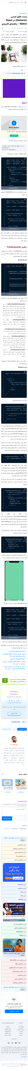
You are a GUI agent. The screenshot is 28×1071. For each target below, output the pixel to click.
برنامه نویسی (22, 13)
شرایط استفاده (24, 1065)
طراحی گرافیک (8, 1033)
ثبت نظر (13, 713)
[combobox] (11, 2)
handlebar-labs (16, 722)
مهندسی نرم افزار (7, 1035)
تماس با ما (21, 1026)
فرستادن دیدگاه (7, 818)
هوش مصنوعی (8, 1030)
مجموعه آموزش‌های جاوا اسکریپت (17, 651)
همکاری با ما (21, 1028)
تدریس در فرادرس (21, 1030)
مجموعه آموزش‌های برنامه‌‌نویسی (17, 659)
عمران (8, 1026)
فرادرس (20, 1031)
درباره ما (21, 1035)
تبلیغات (20, 1033)
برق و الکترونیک (8, 1031)
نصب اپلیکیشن (13, 1011)
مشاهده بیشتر (24, 1056)
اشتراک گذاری (21, 729)
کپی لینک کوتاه (5, 729)
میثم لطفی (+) (14, 745)
